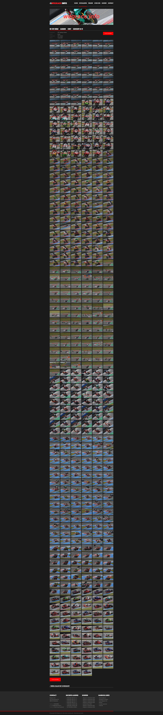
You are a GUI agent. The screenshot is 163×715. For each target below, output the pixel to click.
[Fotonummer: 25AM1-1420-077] (97, 131)
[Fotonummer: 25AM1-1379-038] (65, 87)
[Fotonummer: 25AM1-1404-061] (55, 116)
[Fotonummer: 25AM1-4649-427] (55, 562)
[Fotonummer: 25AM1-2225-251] (97, 343)
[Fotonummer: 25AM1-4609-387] (76, 511)
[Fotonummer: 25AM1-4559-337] (55, 453)
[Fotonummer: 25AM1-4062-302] (65, 409)
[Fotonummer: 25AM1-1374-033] (76, 80)
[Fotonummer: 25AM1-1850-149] (97, 219)
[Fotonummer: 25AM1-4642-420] (108, 548)
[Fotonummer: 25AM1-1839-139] (55, 211)
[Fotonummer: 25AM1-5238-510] (108, 657)
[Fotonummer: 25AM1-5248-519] (76, 672)
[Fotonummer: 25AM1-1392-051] (76, 102)
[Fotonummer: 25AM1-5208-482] (65, 628)
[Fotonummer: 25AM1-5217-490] (87, 636)
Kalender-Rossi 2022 (87, 704)
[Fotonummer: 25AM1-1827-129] (76, 197)
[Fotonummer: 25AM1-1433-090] (108, 145)
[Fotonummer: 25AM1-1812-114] (108, 175)
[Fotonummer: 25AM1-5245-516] (108, 665)
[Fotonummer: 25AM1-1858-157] (55, 233)
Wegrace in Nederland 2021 (89, 705)
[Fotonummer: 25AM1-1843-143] (97, 211)
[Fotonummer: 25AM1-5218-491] (97, 636)
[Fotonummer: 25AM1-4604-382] (87, 504)
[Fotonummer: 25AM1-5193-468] (108, 606)
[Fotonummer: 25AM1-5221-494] (65, 643)
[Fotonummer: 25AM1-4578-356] (65, 475)
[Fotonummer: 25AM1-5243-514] (87, 665)
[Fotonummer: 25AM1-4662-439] (55, 577)
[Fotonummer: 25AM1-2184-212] (65, 299)
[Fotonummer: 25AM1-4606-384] (108, 504)
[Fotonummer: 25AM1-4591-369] (76, 489)
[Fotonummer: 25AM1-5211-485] (97, 628)
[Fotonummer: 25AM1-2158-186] (108, 262)
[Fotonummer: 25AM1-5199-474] (108, 614)
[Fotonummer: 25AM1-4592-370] (87, 489)
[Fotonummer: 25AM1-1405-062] (65, 116)
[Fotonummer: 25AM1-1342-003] (76, 43)
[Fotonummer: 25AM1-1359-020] (65, 65)
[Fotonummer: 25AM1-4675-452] (65, 592)
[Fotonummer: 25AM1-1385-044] (65, 94)
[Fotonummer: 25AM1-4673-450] (108, 584)
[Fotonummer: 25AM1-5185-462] (108, 599)
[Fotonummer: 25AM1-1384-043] (55, 94)
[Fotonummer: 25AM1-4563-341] (97, 453)
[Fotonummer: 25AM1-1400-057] (76, 109)
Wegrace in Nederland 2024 (89, 699)
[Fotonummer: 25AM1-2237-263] (97, 358)
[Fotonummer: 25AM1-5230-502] (87, 650)
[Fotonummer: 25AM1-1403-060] (108, 109)
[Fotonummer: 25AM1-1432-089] (97, 145)
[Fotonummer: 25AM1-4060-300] (108, 401)
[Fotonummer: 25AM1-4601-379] (55, 504)
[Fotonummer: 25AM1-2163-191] (97, 270)
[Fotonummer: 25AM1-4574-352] (87, 467)
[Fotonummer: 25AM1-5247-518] (65, 672)
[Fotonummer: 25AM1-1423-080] (65, 138)
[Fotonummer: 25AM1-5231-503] (97, 650)
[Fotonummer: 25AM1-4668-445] (55, 584)
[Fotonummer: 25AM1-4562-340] (87, 453)
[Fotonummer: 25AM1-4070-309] (76, 416)
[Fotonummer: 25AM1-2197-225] (76, 314)
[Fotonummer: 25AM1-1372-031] (55, 80)
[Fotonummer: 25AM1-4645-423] (76, 555)
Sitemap (101, 705)
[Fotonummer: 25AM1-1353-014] (65, 58)
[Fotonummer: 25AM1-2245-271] (55, 372)
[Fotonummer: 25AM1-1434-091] (55, 153)
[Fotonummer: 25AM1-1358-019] (55, 65)
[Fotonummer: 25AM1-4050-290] (65, 394)
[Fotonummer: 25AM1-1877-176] (65, 255)
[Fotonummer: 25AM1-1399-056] (65, 109)
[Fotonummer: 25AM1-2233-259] (55, 358)
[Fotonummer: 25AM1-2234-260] (65, 358)
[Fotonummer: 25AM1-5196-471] (76, 614)
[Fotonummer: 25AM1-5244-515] (97, 665)
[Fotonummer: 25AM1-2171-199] (55, 284)
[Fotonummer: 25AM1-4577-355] (55, 475)
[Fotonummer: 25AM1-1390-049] (55, 102)
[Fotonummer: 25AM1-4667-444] (108, 577)
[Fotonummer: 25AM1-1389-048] (108, 94)
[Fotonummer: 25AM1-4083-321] (76, 431)
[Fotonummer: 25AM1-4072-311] (97, 416)
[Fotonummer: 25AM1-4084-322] (87, 431)
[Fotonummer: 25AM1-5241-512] (65, 665)
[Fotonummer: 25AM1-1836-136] (87, 204)
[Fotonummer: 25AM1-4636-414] (108, 540)
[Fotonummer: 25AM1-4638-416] (65, 548)
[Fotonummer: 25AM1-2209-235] (55, 328)
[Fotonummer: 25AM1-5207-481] (55, 628)
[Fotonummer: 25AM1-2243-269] (97, 365)
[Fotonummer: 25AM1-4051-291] (76, 394)
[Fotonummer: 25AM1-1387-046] (87, 94)
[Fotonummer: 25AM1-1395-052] (87, 102)
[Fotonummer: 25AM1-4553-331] (55, 445)
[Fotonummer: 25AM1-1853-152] (65, 226)
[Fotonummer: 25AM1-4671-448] (87, 584)
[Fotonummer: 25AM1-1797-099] (76, 160)
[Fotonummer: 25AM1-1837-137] (97, 204)
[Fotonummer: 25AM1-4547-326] (65, 438)
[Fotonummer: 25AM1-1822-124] (87, 189)
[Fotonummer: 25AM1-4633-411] (76, 540)
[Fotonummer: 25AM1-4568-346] (87, 460)
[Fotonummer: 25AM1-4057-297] (76, 401)
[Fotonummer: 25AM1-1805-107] (97, 167)
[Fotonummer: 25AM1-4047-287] (97, 387)
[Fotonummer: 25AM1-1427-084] (108, 138)
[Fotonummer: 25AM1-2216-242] (65, 336)
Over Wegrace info (103, 701)
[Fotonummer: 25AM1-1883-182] (65, 262)
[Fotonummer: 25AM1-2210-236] (65, 328)
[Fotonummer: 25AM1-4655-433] (55, 570)
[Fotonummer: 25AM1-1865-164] (65, 241)
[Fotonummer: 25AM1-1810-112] (87, 175)
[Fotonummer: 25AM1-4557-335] (97, 445)
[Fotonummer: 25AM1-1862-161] (97, 233)
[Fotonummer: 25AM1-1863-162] (108, 233)
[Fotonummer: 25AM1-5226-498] (108, 643)
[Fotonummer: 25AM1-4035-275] (97, 372)
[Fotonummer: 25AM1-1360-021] (76, 65)
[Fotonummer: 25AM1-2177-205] (55, 292)
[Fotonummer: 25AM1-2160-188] (65, 270)
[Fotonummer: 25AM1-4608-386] (65, 511)
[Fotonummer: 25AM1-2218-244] (87, 336)
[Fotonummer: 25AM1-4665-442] (87, 577)
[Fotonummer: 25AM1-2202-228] (108, 314)
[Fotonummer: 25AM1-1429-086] (65, 145)
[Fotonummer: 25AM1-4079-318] (108, 423)
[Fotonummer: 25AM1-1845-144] (108, 211)
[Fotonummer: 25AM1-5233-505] (55, 657)
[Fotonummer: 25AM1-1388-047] (97, 94)
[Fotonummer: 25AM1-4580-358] (87, 475)
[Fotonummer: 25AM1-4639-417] (76, 548)
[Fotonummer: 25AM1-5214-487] (55, 636)
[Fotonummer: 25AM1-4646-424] (87, 555)
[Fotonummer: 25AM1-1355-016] (87, 58)
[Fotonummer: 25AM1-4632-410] (65, 540)
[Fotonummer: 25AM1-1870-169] (55, 248)
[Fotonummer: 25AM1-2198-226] (87, 314)
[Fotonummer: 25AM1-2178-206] (65, 292)
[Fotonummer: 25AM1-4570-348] (108, 460)
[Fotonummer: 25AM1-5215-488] (65, 636)
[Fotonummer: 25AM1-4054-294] (108, 394)
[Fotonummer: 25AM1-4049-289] (55, 394)
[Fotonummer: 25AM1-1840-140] (65, 211)
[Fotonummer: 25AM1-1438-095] (97, 153)
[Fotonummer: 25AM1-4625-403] (55, 533)
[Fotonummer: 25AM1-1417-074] (65, 131)
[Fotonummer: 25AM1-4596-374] (65, 497)
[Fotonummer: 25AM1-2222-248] (65, 343)
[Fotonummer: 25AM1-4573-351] (76, 467)
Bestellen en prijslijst (103, 699)
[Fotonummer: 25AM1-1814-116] (65, 182)
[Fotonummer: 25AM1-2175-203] (97, 284)
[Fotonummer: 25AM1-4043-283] (55, 387)
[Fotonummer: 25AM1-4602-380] (65, 504)
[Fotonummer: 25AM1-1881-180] (108, 255)
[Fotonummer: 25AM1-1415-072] (108, 123)
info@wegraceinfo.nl (56, 705)
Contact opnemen (103, 704)
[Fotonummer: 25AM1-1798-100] (87, 160)
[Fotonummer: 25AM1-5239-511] (55, 665)
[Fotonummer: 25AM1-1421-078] (108, 131)
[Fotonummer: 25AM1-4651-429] (76, 562)
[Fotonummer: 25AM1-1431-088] (87, 145)
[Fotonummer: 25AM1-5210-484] (87, 628)
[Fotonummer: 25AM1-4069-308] (65, 416)
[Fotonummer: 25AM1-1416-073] (55, 131)
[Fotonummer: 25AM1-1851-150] (108, 219)
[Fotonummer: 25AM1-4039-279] (76, 379)
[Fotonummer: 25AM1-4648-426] (108, 555)
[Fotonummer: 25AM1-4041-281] (97, 379)
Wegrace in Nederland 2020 (89, 707)
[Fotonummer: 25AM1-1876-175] (55, 255)
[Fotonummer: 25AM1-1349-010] (87, 50)
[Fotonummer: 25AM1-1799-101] (97, 160)
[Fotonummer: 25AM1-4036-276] (108, 372)
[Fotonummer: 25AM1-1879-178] (87, 255)
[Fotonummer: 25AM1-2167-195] (76, 277)
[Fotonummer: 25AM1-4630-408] (108, 533)
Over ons (97, 3)
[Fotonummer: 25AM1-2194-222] (108, 306)
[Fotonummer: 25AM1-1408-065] (97, 116)
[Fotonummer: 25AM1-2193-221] (97, 306)
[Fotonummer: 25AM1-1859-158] (65, 233)
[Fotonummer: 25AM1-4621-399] (76, 526)
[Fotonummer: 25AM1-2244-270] (108, 365)
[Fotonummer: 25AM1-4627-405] (76, 533)
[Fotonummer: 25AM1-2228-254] (65, 350)
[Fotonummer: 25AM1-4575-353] (97, 467)
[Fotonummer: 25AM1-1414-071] (97, 123)
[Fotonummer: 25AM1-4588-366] (108, 482)
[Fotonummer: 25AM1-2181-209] (97, 292)
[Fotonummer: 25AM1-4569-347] (97, 460)
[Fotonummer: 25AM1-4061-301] (55, 409)
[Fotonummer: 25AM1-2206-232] (87, 321)
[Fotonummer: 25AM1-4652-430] (87, 562)
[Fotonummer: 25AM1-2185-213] (76, 299)
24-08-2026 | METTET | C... (72, 697)
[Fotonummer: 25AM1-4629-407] (97, 533)
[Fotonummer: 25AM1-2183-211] (55, 299)
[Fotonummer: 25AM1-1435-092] (65, 153)
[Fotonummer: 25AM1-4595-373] (55, 497)
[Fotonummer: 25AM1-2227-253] (55, 350)
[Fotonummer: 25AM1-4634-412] (87, 540)
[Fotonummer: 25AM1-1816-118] (87, 182)
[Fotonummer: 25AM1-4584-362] (65, 482)
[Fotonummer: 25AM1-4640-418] (87, 548)
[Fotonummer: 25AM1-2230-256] (87, 350)
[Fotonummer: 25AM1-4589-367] (55, 489)
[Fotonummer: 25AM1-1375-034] (87, 80)
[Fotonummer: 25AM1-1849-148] (87, 219)
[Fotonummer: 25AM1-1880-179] (97, 255)
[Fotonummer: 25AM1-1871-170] (65, 248)
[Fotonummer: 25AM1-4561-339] (76, 453)
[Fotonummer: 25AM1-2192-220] (87, 306)
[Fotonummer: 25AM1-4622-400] (87, 526)
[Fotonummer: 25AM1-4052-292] (87, 394)
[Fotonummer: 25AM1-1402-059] (97, 109)
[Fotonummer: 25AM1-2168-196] (87, 277)
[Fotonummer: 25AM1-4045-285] (76, 387)
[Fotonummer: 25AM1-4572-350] (65, 467)
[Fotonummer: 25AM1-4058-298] (87, 401)
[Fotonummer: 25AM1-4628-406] (87, 533)
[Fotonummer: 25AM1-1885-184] (87, 262)
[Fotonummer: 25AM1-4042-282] (108, 379)
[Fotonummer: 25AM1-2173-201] (76, 284)
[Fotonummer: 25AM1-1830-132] (108, 197)
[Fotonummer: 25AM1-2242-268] (87, 365)
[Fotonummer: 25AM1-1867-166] (87, 241)
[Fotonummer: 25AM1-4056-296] (65, 401)
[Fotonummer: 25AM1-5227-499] (55, 650)
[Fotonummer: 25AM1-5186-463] (55, 606)
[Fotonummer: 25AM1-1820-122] (65, 189)
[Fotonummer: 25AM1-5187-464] (65, 606)
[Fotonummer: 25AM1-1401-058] (87, 109)
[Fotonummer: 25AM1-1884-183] (76, 262)
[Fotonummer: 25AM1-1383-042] (108, 87)
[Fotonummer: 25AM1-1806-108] (108, 167)
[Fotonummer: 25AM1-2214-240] (108, 328)
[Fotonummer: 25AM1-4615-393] (76, 518)
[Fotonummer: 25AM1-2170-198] (108, 277)
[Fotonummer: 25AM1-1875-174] (108, 248)
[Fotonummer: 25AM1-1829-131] (97, 197)
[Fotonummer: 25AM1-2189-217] (55, 306)
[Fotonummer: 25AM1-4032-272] (65, 372)
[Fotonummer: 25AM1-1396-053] (97, 102)
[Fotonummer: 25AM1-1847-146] (65, 219)
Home (76, 3)
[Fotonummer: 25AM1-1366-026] (65, 72)
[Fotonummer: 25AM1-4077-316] (87, 423)
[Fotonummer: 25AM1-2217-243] (76, 336)
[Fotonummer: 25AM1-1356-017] (97, 58)
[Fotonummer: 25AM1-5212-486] (108, 628)
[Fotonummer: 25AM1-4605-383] (97, 504)
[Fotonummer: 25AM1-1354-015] (76, 58)
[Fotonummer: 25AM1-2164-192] (108, 270)
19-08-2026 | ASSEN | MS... (72, 704)
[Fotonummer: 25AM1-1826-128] (65, 197)
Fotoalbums (83, 3)
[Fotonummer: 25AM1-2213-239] (97, 328)
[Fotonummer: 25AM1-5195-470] (65, 614)
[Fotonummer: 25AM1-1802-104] (65, 167)
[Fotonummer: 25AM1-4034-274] (87, 372)
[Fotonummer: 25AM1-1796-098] (65, 160)
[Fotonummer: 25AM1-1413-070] (87, 123)
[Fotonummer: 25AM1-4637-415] (55, 548)
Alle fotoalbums (102, 697)
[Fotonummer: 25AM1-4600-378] (108, 497)
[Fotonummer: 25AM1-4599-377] (97, 497)
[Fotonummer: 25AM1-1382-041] (97, 87)
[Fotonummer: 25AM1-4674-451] (55, 592)
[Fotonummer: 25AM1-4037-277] (55, 379)
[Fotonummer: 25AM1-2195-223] (55, 314)
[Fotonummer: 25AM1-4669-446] (65, 584)
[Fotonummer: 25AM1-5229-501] (76, 650)
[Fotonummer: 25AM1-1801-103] (55, 167)
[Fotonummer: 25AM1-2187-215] (97, 299)
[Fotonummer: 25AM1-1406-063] (76, 116)
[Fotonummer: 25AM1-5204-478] (87, 621)
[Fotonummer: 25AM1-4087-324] (108, 431)
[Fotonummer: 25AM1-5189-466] (87, 606)
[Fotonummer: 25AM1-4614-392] (65, 518)
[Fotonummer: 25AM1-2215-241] (55, 336)
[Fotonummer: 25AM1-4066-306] (108, 409)
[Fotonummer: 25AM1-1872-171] (76, 248)
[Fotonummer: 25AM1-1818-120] (108, 182)
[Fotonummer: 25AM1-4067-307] (55, 416)
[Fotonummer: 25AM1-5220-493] (55, 643)
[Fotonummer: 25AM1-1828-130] (87, 197)
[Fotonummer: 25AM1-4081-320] (65, 431)
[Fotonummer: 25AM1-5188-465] (76, 606)
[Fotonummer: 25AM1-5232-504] (108, 650)
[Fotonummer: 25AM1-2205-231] (76, 321)
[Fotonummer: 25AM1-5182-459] (76, 599)
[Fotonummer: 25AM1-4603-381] (76, 504)
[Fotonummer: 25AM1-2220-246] (108, 336)
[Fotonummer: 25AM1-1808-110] (65, 175)
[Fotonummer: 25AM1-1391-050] (65, 102)
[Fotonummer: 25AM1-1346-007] (55, 50)
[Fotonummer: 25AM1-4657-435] (76, 570)
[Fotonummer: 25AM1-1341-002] (65, 43)
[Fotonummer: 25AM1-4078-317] (97, 423)
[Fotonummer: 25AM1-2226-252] (108, 343)
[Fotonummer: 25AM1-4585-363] (76, 482)
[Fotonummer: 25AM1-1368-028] (87, 72)
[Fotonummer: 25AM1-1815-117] (76, 182)
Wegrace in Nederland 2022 (89, 702)
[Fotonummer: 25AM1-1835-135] (76, 204)
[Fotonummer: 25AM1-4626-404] (65, 533)
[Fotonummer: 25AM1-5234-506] (65, 657)
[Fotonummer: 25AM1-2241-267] (76, 365)
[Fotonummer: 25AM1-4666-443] (97, 577)
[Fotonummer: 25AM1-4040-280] (87, 379)
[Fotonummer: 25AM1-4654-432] (108, 562)
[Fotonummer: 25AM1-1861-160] (87, 233)
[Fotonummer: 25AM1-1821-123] (76, 189)
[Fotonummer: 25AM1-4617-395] (97, 518)
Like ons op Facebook (59, 707)
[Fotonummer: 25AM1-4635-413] (97, 540)
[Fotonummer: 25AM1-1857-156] (108, 226)
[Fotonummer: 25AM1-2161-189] (76, 270)
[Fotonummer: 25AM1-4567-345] (76, 460)
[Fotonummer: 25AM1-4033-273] (76, 372)
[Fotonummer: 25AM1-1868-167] (97, 241)
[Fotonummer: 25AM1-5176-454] (87, 592)
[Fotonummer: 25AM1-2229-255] (76, 350)
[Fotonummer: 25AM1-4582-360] (108, 475)
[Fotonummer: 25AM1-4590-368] (65, 489)
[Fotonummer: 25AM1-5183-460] (87, 599)
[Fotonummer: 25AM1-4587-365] (97, 482)
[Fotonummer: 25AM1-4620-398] (65, 526)
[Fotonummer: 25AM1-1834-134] (65, 204)
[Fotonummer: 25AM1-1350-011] (97, 50)
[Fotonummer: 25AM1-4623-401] (97, 526)
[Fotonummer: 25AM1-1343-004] (87, 43)
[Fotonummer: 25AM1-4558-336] (108, 445)
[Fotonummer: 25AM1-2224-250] (87, 343)
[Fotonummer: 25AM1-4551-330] (108, 438)
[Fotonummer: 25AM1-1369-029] (97, 72)
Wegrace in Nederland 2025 (89, 697)
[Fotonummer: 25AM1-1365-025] (55, 72)
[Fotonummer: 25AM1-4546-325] (55, 438)
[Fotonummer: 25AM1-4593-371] (97, 489)
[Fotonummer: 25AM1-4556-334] (87, 445)
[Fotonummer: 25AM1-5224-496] (87, 643)
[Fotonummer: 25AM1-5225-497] (97, 643)
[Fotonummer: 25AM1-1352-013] (55, 58)
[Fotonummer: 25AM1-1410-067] (55, 123)
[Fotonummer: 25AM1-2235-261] (76, 358)
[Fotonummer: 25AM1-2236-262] (87, 358)
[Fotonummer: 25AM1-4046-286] (87, 387)
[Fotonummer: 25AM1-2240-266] (65, 365)
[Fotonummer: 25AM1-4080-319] (55, 431)
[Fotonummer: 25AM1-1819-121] (55, 189)
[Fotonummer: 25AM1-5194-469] (55, 614)
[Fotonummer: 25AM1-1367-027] (76, 72)
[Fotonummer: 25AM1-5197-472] (87, 614)
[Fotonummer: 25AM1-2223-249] (76, 343)
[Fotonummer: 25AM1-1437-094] (87, 153)
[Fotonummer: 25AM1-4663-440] (65, 577)
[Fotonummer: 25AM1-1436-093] (76, 153)
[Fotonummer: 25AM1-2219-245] (97, 336)
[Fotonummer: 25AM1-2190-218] (65, 306)
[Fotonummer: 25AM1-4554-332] (65, 445)
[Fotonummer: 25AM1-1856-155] (97, 226)
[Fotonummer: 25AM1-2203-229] (55, 321)
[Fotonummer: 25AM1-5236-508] (87, 657)
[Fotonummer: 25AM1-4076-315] (76, 423)
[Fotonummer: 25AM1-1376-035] (97, 80)
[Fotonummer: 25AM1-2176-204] (108, 284)
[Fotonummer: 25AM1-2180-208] (87, 292)
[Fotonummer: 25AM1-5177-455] (97, 592)
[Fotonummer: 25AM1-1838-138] (108, 204)
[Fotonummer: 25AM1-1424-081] (76, 138)
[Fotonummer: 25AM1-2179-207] (76, 292)
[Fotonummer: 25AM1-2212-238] (87, 328)
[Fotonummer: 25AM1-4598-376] (87, 497)
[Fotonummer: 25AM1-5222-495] (76, 643)
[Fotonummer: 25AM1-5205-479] (97, 621)
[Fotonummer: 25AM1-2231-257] (97, 350)
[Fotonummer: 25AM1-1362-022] (87, 65)
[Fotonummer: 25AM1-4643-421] (55, 555)
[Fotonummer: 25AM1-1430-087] (76, 145)
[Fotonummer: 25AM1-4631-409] (55, 540)
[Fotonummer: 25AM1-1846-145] (55, 219)
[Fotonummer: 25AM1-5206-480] (108, 621)
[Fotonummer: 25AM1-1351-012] (108, 50)
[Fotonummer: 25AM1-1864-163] (55, 241)
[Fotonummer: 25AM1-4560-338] (65, 453)
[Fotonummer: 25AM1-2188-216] (108, 299)
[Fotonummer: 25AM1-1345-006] (108, 43)
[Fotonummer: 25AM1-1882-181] (55, 262)
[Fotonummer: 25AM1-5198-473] (97, 614)
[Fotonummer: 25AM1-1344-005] (97, 43)
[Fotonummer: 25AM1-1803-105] (76, 167)
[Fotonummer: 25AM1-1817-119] (97, 182)
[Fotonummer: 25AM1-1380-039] (76, 87)
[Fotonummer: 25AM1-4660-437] (97, 570)
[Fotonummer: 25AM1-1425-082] (87, 138)
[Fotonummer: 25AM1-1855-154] (87, 226)
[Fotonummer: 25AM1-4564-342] (108, 453)
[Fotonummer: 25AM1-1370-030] (108, 72)
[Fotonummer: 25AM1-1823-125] (97, 189)
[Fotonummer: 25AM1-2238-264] (108, 358)
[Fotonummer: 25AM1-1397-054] (108, 102)
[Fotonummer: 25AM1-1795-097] (55, 160)
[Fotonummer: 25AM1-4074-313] (55, 423)
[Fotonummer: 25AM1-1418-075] (76, 131)
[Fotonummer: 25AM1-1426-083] (97, 138)
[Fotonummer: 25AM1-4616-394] (87, 518)
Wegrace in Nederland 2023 (89, 701)
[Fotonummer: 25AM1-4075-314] (65, 423)
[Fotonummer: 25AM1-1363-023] (97, 65)
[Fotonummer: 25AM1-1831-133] (55, 204)
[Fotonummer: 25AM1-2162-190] (87, 270)
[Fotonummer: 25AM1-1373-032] (65, 80)
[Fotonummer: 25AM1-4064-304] (87, 409)
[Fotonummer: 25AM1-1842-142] (87, 211)
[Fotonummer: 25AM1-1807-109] (55, 175)
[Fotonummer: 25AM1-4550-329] (97, 438)
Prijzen (90, 3)
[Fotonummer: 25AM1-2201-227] (97, 314)
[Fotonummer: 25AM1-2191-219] (76, 306)
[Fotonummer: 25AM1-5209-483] (76, 628)
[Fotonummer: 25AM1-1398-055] (55, 109)
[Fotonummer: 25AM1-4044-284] (65, 387)
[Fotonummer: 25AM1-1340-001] (55, 43)
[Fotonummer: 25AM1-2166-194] (65, 277)
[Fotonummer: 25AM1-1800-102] (108, 160)
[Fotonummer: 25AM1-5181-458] (65, 599)
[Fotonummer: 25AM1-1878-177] (76, 255)
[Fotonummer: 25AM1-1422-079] (55, 138)
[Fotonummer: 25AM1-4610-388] (87, 511)
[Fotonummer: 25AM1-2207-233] (97, 321)
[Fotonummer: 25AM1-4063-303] (76, 409)
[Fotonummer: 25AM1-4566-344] (65, 460)
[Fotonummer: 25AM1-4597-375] (76, 497)
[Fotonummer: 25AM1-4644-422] (65, 555)
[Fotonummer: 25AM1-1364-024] (108, 65)
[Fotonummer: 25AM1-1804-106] (87, 167)
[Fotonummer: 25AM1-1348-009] (76, 50)
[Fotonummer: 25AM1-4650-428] (65, 562)
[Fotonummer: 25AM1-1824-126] (108, 189)
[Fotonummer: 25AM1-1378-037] (55, 87)
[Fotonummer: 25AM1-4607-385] (55, 511)
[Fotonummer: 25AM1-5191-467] (97, 606)
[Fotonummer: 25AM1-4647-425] (97, 555)
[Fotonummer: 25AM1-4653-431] (97, 562)
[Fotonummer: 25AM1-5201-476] (65, 621)
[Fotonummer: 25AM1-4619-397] (55, 526)
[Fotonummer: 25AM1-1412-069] (76, 123)
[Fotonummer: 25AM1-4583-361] (55, 482)
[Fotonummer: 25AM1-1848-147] (76, 219)
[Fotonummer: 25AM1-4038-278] (65, 379)
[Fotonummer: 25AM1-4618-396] (108, 518)
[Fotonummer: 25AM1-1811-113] (97, 175)
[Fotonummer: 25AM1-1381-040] (87, 87)
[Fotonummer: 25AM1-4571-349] (55, 467)
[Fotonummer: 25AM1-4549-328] (87, 438)
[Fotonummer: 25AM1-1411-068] (65, 123)
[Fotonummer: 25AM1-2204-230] (65, 321)
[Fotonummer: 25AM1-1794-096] (108, 153)
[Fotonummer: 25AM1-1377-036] (108, 80)
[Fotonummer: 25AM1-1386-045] (76, 94)
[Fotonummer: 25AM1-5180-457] (55, 599)
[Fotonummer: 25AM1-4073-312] (108, 416)
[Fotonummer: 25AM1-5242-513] (76, 665)
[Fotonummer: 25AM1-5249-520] (87, 672)
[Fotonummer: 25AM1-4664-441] (76, 577)
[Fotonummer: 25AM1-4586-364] (87, 482)
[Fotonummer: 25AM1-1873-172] (87, 248)
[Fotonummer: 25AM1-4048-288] (108, 387)
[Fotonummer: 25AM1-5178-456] (108, 592)
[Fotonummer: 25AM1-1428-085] (55, 145)
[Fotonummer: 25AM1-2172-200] (65, 284)
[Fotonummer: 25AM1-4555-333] (76, 445)
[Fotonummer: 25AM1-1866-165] (76, 241)
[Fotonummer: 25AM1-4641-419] (97, 548)
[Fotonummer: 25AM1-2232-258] (108, 350)
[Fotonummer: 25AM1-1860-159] (76, 233)
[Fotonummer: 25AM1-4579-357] (76, 475)
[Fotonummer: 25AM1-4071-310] (87, 416)
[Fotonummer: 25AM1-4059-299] (97, 401)
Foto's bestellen (108, 33)
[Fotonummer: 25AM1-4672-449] (97, 584)
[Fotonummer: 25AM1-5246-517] (55, 672)
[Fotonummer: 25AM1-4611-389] (97, 511)
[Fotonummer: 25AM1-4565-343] (55, 460)
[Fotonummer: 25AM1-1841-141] (76, 211)
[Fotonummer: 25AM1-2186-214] (87, 299)
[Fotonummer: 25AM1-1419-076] (87, 131)
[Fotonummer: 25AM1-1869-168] (108, 241)
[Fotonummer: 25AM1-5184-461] (97, 599)
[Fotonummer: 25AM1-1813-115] (55, 182)
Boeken (104, 3)
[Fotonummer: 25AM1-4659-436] (87, 570)
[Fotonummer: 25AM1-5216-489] (76, 636)
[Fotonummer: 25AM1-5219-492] (108, 636)
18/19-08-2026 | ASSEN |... (72, 707)
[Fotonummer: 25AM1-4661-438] (108, 570)
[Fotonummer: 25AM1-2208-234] (108, 321)
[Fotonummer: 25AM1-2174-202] (87, 284)
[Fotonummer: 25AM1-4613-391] (55, 518)
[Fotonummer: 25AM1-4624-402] (108, 526)
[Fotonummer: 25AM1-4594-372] (108, 489)
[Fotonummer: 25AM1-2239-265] (55, 365)
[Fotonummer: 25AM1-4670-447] (76, 584)
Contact (110, 3)
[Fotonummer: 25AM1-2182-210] (108, 292)
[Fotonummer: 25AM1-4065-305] (97, 409)
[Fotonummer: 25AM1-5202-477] (76, 621)
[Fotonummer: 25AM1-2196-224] (65, 314)
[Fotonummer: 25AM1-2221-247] (55, 343)
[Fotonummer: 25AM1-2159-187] (55, 270)
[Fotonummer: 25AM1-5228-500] (65, 650)
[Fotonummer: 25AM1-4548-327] (76, 438)
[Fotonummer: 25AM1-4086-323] (97, 431)
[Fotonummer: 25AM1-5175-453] (76, 592)
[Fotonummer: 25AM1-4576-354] (108, 467)
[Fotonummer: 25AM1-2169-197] (97, 277)
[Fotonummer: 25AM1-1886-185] (97, 262)
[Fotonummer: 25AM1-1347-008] (65, 50)
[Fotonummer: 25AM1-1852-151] (55, 226)
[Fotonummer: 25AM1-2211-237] (76, 328)
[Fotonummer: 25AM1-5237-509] (97, 657)
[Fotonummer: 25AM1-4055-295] (55, 401)
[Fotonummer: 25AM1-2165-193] (55, 277)
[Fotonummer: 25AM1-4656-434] (65, 570)
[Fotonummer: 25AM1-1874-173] (97, 248)
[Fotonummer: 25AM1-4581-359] (97, 475)
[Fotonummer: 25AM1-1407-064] (87, 116)
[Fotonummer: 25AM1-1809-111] (76, 175)
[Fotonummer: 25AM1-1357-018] (108, 58)
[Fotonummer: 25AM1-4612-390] (108, 511)
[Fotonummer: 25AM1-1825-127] (55, 197)
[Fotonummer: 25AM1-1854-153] (76, 226)
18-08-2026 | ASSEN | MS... (72, 705)
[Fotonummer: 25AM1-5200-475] (55, 621)
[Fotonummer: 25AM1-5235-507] (76, 657)
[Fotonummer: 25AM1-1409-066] (108, 116)
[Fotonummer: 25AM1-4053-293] (97, 394)
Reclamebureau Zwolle (78, 713)
